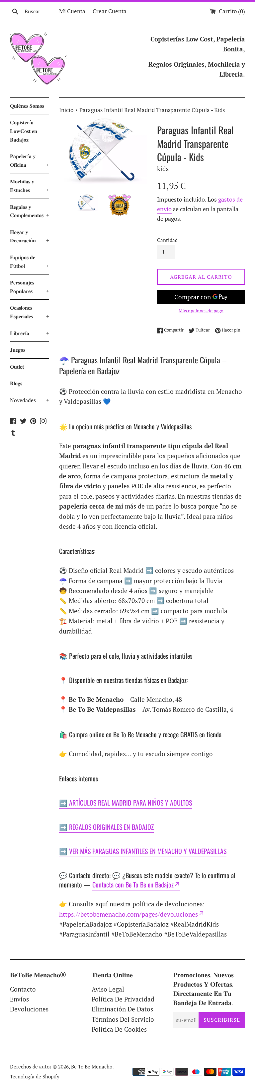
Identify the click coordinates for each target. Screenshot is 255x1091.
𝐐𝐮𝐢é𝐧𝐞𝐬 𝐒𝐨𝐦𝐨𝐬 (27, 105)
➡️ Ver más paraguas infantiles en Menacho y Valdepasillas (142, 851)
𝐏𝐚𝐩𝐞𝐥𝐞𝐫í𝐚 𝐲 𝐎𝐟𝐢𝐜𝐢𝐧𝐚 (29, 160)
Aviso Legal (108, 989)
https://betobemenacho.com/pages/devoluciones (128, 914)
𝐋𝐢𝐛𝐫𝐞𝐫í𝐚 (29, 333)
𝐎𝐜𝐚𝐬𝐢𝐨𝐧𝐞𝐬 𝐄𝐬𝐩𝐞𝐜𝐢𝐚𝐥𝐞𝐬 (29, 312)
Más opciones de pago (201, 310)
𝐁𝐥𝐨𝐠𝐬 (16, 383)
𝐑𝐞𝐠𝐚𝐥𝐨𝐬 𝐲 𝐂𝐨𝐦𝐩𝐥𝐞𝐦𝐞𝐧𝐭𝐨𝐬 (29, 211)
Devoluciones (29, 1009)
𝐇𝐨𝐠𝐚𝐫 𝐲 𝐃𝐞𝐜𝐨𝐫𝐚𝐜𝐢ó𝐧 (29, 236)
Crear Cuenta (110, 11)
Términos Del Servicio (123, 1019)
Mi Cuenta (72, 11)
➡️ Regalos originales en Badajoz (106, 827)
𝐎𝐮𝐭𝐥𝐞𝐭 (17, 366)
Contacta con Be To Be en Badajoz (133, 884)
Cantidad (167, 240)
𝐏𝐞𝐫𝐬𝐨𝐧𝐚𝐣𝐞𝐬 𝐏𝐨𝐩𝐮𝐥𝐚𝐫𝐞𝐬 (29, 287)
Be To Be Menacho (92, 1066)
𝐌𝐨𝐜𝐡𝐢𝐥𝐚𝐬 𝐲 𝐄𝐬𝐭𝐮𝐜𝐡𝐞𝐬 (29, 186)
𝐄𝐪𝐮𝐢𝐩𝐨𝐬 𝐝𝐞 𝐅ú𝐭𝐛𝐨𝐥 (29, 262)
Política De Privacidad (123, 999)
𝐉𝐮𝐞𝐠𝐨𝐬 (17, 349)
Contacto (23, 989)
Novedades (29, 400)
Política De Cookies (119, 1029)
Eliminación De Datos (122, 1009)
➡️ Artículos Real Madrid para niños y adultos (125, 803)
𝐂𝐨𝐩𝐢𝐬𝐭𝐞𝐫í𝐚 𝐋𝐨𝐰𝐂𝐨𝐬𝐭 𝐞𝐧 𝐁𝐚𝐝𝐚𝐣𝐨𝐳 (23, 131)
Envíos (19, 999)
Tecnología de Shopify (34, 1076)
